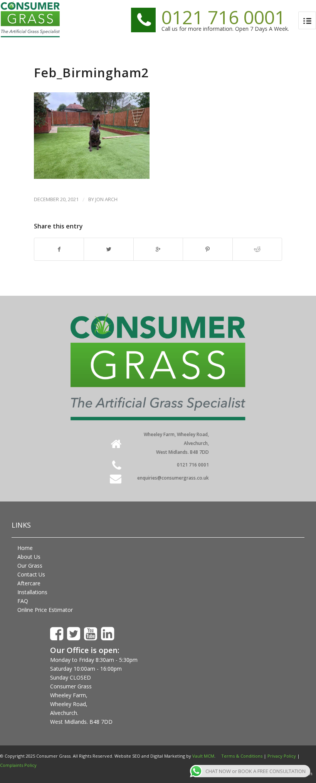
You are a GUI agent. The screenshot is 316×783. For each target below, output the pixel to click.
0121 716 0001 (223, 17)
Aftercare (28, 583)
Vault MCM (203, 756)
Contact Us (31, 574)
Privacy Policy (281, 756)
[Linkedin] (310, 773)
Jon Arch (106, 199)
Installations (32, 592)
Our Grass (29, 565)
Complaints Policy (18, 765)
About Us (28, 556)
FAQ (22, 601)
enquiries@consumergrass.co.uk (173, 478)
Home (25, 547)
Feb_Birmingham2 (91, 72)
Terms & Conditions (241, 756)
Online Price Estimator (45, 609)
